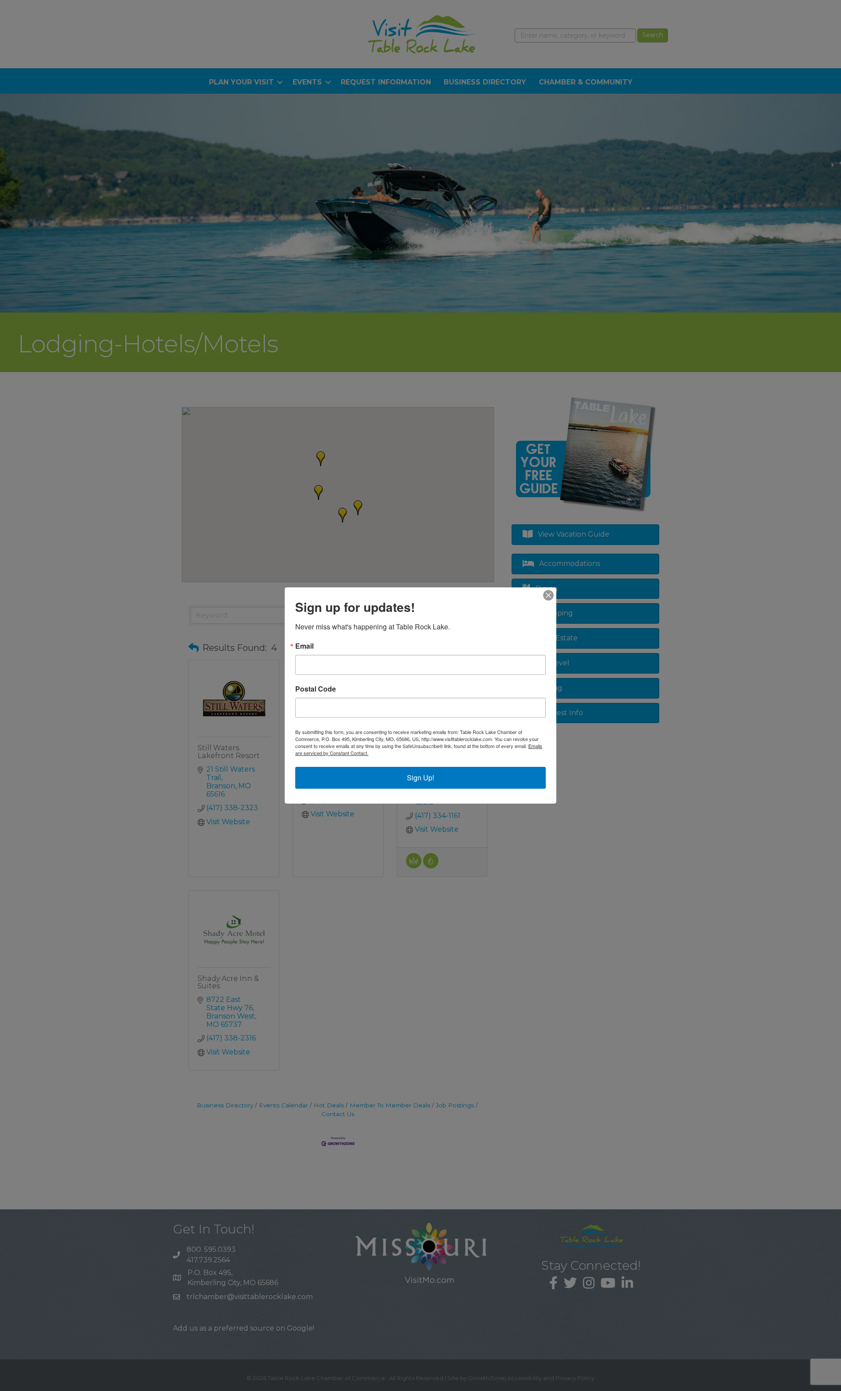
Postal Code (315, 688)
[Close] (548, 595)
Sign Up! (420, 778)
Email (304, 646)
